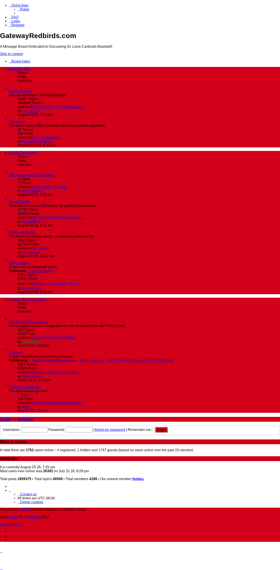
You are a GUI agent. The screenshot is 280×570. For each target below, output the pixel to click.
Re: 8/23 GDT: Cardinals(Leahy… (58, 107)
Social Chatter (20, 202)
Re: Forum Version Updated (54, 337)
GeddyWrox (31, 221)
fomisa (138, 479)
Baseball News (20, 91)
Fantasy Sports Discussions (53, 360)
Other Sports (18, 263)
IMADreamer (32, 191)
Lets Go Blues (41, 271)
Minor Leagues (91, 360)
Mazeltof (33, 517)
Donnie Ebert (32, 288)
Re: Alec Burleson (46, 137)
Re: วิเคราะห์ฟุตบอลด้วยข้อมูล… (57, 283)
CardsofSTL (31, 341)
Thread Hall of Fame (25, 387)
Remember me (140, 430)
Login (6, 419)
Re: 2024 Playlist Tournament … (57, 372)
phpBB (24, 509)
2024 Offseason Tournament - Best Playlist (140, 360)
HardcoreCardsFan (37, 141)
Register (26, 419)
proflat (13, 517)
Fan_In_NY (31, 111)
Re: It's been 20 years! (49, 187)
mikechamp (31, 252)
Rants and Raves (22, 232)
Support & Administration (28, 299)
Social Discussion (23, 153)
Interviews (16, 122)
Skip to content (11, 54)
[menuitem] (23, 9)
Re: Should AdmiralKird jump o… (58, 217)
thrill (25, 407)
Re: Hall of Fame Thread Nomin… (58, 403)
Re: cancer (40, 248)
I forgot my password (109, 430)
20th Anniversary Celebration (31, 175)
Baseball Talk (19, 69)
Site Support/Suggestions (28, 322)
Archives (15, 352)
